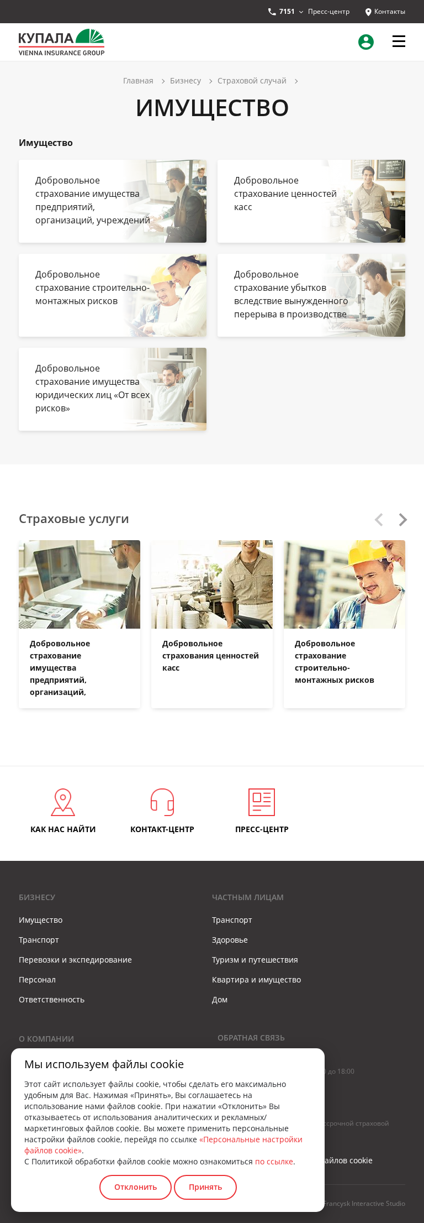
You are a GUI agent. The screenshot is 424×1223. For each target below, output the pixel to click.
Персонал (37, 979)
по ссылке (274, 1161)
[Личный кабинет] (368, 42)
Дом (219, 999)
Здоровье (230, 939)
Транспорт (39, 939)
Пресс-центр (328, 11)
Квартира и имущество (256, 979)
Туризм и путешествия (255, 959)
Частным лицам (248, 897)
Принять (205, 1187)
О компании (46, 1038)
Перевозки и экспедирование (75, 959)
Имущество (40, 919)
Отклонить (135, 1187)
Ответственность (51, 999)
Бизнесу (37, 897)
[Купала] (61, 41)
